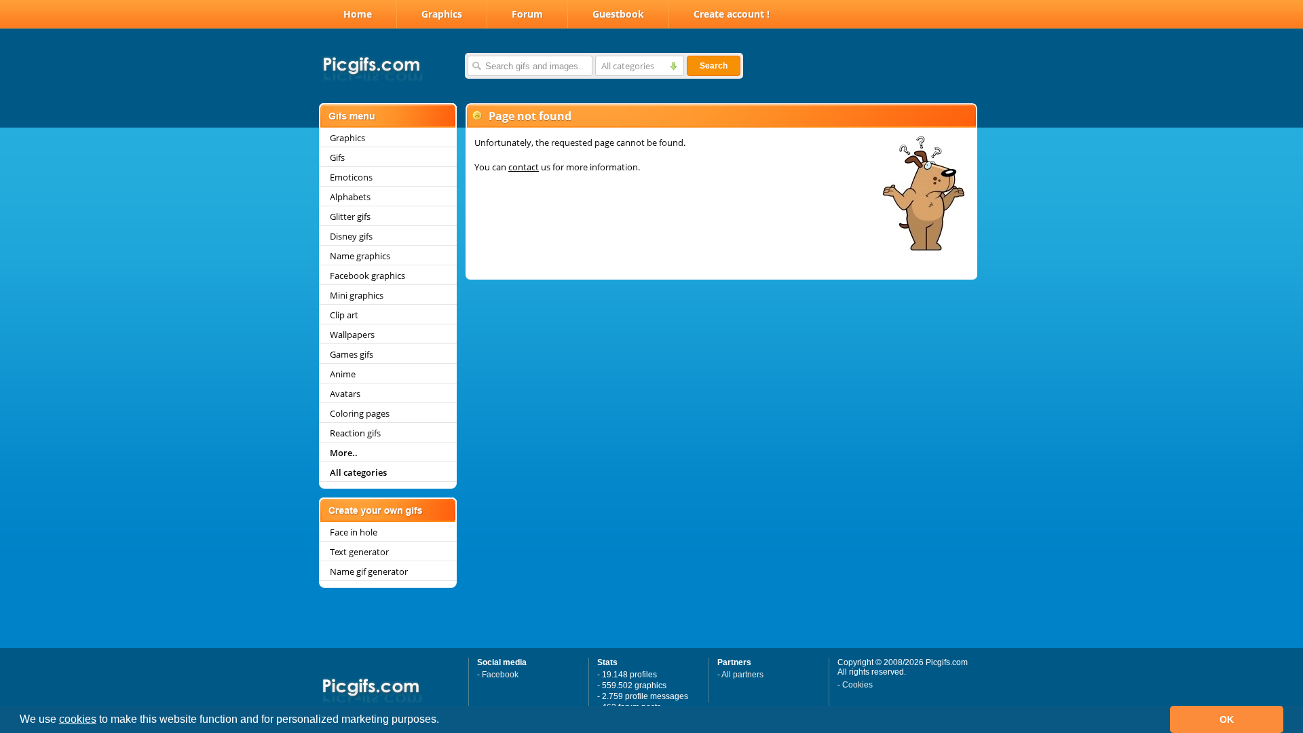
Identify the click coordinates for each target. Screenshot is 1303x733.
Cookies (857, 685)
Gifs (337, 157)
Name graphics (360, 256)
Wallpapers (352, 334)
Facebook (500, 674)
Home (357, 13)
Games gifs (351, 354)
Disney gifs (351, 236)
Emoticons (351, 177)
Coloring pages (360, 413)
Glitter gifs (350, 216)
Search (714, 66)
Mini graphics (356, 295)
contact (523, 167)
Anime (343, 374)
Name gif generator (369, 571)
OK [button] (1227, 719)
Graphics (441, 13)
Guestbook (618, 13)
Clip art (344, 315)
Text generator (359, 552)
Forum (527, 13)
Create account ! (732, 13)
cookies (77, 719)
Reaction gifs (355, 433)
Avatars (345, 394)
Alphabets (350, 197)
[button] (444, 721)
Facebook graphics (367, 275)
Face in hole (353, 532)
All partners (742, 674)
